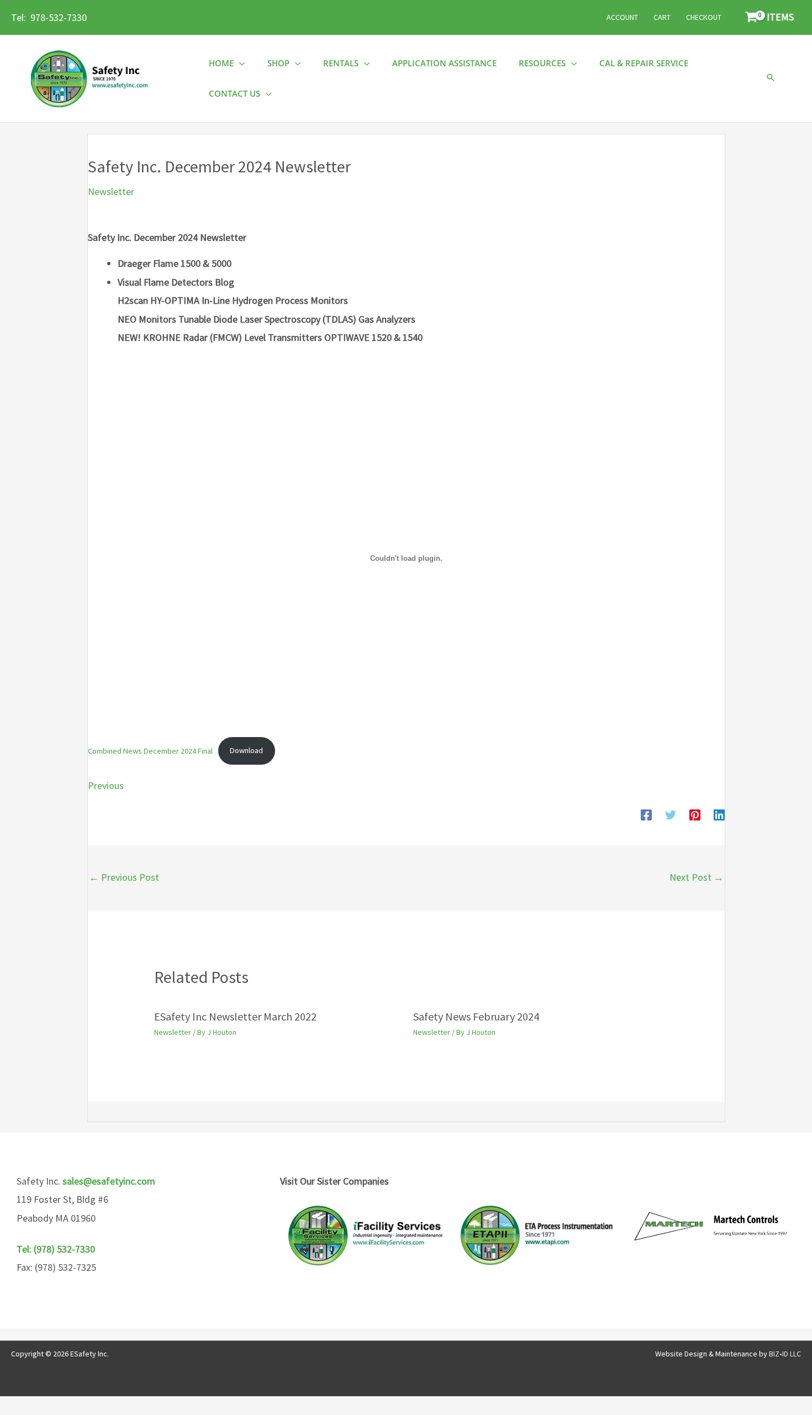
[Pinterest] (694, 814)
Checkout (703, 17)
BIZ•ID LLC (785, 1354)
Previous (106, 785)
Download (246, 750)
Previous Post (124, 877)
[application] (239, 63)
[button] (771, 78)
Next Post (696, 877)
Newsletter (111, 191)
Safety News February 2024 (476, 1016)
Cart (662, 17)
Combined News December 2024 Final (150, 750)
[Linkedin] (719, 814)
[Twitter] (670, 814)
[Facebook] (646, 814)
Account (622, 17)
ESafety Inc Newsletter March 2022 (235, 1016)
